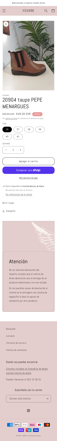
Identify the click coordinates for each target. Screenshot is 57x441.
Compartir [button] (11, 211)
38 (29, 129)
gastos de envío (11, 118)
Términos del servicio (16, 343)
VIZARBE (24, 436)
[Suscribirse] (47, 398)
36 (7, 129)
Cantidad (6, 143)
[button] (3, 10)
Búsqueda (11, 328)
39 (40, 129)
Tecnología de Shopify (34, 436)
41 (18, 136)
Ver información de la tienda (19, 194)
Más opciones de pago (28, 178)
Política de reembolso (16, 350)
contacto (10, 336)
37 (18, 129)
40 (7, 136)
